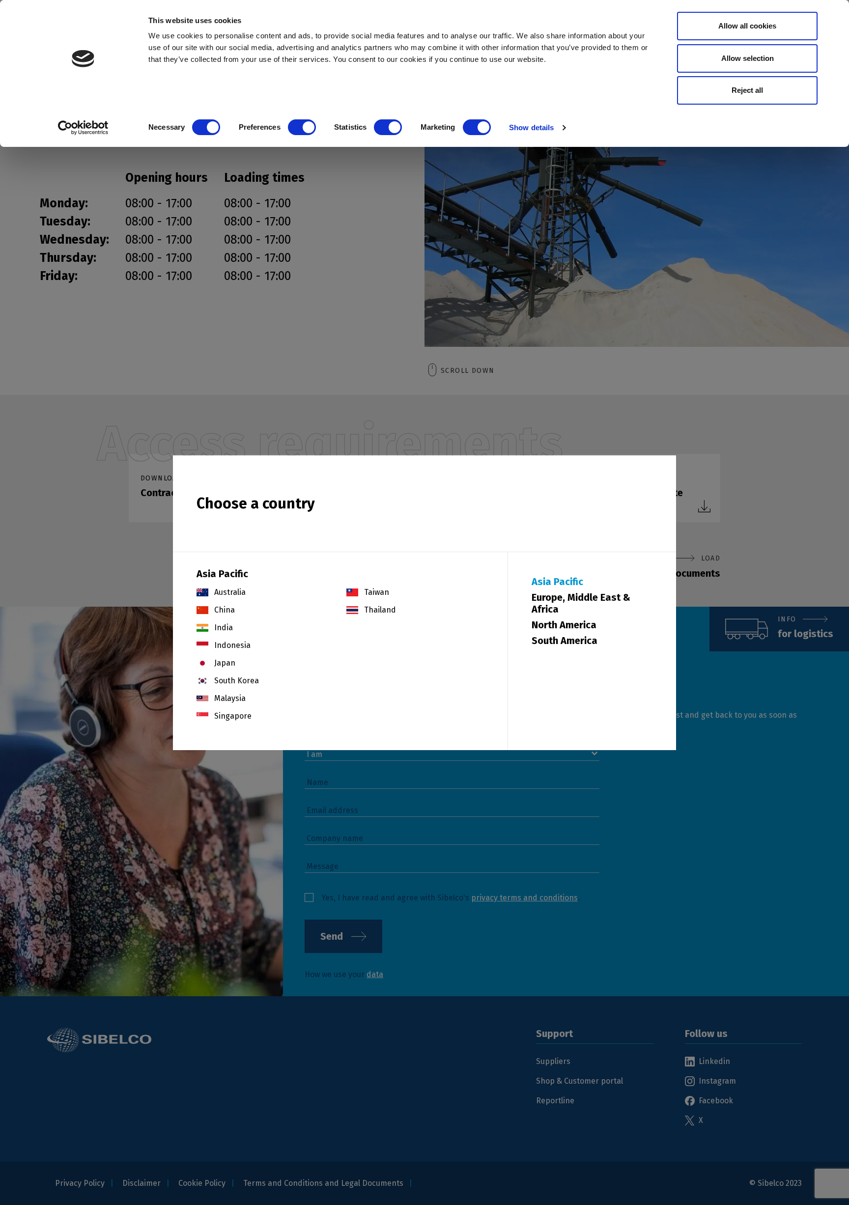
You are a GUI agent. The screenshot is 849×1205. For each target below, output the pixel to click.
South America (564, 640)
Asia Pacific (557, 582)
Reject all (747, 90)
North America (564, 625)
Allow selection (747, 58)
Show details (531, 127)
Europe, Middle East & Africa (581, 603)
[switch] (302, 127)
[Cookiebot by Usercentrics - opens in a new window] (83, 127)
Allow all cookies (747, 26)
